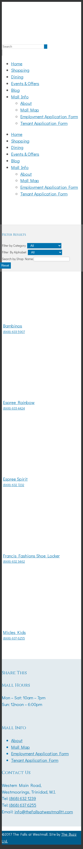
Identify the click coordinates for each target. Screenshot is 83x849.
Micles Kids (14, 632)
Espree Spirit (15, 479)
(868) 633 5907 (14, 332)
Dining (17, 77)
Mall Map (29, 110)
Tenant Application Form (44, 123)
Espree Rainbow (19, 402)
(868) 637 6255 (14, 638)
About (26, 103)
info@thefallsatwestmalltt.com (43, 812)
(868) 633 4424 (14, 408)
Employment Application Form (49, 116)
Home (16, 63)
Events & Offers (25, 83)
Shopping (20, 70)
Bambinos (12, 326)
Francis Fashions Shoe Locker (31, 556)
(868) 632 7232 (13, 485)
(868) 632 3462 (14, 561)
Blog (15, 90)
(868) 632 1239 (22, 798)
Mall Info (20, 97)
